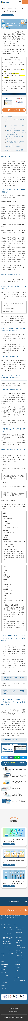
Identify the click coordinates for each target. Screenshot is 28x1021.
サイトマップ (4, 988)
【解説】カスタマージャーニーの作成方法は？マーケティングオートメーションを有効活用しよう (13, 692)
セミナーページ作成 (20, 947)
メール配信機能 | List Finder (10, 739)
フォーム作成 (19, 932)
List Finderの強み (7, 927)
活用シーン (3, 972)
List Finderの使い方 (7, 929)
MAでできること (6, 941)
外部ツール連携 (19, 958)
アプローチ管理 (19, 955)
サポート (3, 979)
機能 (15, 924)
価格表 (2, 961)
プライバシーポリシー (14, 1008)
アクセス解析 (19, 940)
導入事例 (3, 969)
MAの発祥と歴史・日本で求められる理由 (8, 938)
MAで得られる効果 (7, 943)
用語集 (16, 973)
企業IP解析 (18, 942)
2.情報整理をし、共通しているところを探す (15, 141)
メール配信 (18, 937)
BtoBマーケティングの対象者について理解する (15, 130)
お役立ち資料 (17, 977)
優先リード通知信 (20, 952)
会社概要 (3, 985)
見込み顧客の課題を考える (11, 134)
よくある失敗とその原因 (8, 947)
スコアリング (19, 950)
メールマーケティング (7, 15)
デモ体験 (16, 970)
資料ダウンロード (14, 910)
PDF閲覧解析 (19, 945)
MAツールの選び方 (7, 950)
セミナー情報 (4, 982)
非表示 (9, 116)
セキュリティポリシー (14, 1011)
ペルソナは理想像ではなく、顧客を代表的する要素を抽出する (15, 132)
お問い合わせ (14, 901)
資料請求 (25, 2)
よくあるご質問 (4, 975)
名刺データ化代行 (20, 927)
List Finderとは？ (5, 924)
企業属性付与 (19, 929)
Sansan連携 (19, 935)
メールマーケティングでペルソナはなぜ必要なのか (15, 126)
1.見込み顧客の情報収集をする (12, 139)
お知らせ (16, 961)
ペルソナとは (8, 124)
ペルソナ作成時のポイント (11, 128)
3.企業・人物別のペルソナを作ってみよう (14, 142)
